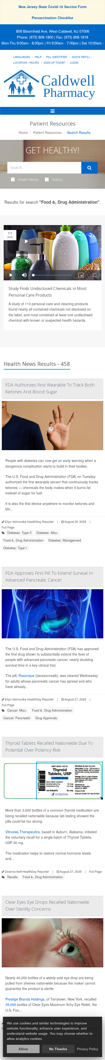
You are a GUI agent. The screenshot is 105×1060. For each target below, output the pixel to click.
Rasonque (26, 675)
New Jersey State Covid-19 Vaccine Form (52, 6)
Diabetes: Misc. (47, 532)
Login (74, 62)
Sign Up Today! (54, 62)
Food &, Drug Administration (23, 540)
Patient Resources (47, 132)
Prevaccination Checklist (52, 17)
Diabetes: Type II (19, 532)
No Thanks (58, 1049)
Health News (28, 179)
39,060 (10, 1004)
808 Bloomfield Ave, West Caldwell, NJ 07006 (52, 31)
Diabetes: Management (64, 540)
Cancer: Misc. (17, 710)
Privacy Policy (87, 1049)
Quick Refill (81, 57)
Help (38, 57)
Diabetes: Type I (15, 547)
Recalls (12, 876)
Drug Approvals (46, 718)
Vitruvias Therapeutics (22, 831)
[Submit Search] (89, 168)
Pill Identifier (56, 57)
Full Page (8, 527)
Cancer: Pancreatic (17, 718)
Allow (23, 1049)
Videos (57, 179)
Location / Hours (26, 62)
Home (23, 132)
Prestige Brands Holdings (24, 999)
